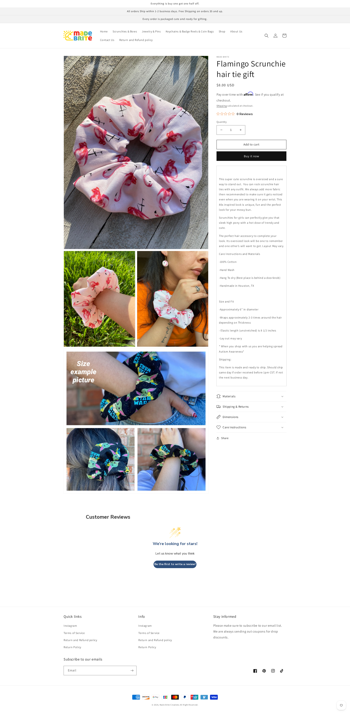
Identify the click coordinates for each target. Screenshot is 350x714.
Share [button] (225, 438)
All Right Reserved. (189, 704)
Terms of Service (74, 633)
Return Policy (72, 647)
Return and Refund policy (80, 640)
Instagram (70, 625)
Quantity (222, 122)
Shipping (222, 105)
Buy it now (251, 156)
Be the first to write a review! (175, 564)
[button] (266, 35)
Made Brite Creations (169, 704)
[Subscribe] (131, 670)
